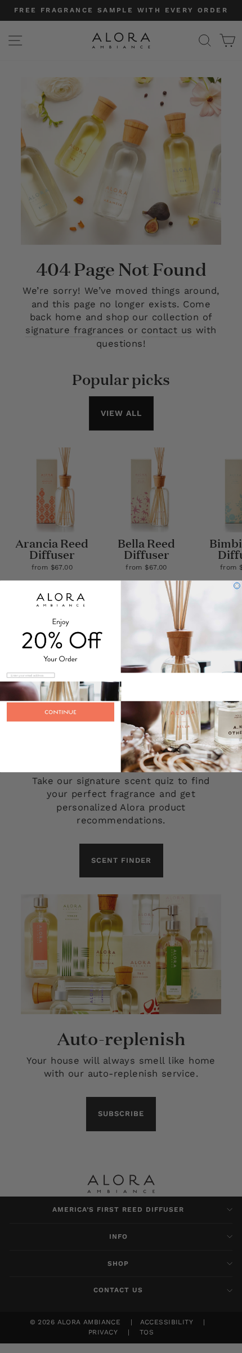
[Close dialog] (237, 586)
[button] (121, 736)
